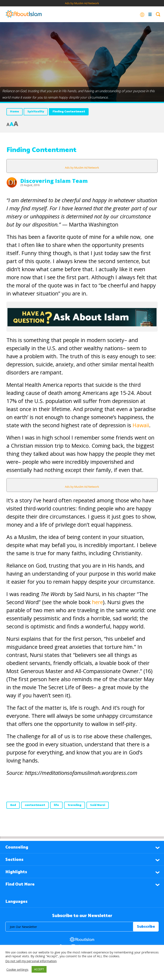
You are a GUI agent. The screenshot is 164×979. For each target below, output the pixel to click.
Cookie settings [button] (17, 969)
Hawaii (141, 425)
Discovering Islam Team (54, 180)
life (56, 805)
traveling (74, 805)
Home (14, 111)
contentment (35, 805)
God (13, 805)
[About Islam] (24, 14)
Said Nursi (97, 805)
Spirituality (35, 111)
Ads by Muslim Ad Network (82, 3)
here (97, 602)
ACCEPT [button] (39, 969)
